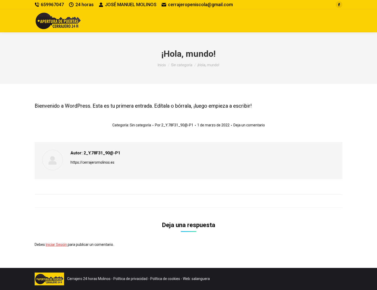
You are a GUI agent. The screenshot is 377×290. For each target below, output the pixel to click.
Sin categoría (140, 125)
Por (174, 125)
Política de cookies (165, 279)
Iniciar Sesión (57, 244)
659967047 (52, 4)
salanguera (201, 279)
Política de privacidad (130, 279)
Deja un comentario (249, 125)
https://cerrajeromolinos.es (92, 162)
